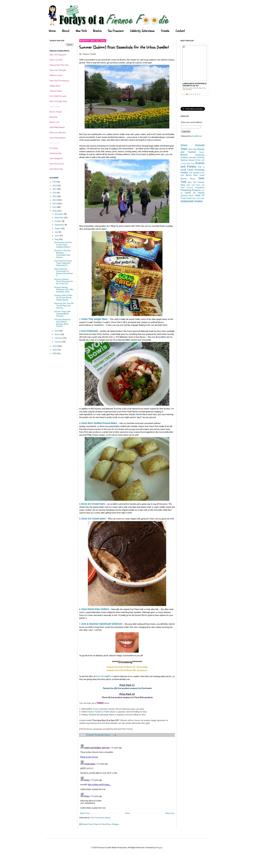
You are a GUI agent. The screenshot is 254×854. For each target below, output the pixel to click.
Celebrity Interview (188, 157)
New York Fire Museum (59, 81)
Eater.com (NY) (56, 60)
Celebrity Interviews (142, 31)
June (57, 236)
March (58, 334)
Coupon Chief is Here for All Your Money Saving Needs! (63, 297)
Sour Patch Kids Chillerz (95, 609)
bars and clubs (198, 198)
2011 (55, 211)
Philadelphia (199, 188)
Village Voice (55, 86)
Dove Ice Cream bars (93, 504)
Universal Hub (55, 153)
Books (201, 152)
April (57, 331)
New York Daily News (58, 101)
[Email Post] (114, 735)
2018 (55, 185)
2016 (55, 193)
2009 (55, 350)
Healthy (184, 172)
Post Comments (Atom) (100, 817)
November (59, 217)
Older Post (169, 813)
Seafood (184, 195)
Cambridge (199, 155)
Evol (111, 676)
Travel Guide (186, 198)
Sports (191, 196)
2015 (55, 196)
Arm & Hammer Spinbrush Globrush (101, 624)
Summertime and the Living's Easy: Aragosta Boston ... (63, 244)
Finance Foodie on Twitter (98, 712)
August (58, 228)
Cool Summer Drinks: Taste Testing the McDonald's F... (63, 263)
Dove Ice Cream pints (93, 518)
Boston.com (55, 122)
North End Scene (57, 164)
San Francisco (116, 31)
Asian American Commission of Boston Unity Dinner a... (63, 272)
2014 (55, 200)
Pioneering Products (102, 735)
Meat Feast (198, 175)
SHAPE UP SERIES (194, 193)
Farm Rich (100, 676)
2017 (55, 189)
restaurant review (192, 201)
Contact (180, 31)
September (60, 225)
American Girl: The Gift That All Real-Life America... (63, 305)
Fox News (54, 148)
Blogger (159, 847)
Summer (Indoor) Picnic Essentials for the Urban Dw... (63, 281)
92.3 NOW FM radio (58, 96)
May (57, 239)
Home (52, 31)
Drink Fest (191, 164)
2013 (55, 203)
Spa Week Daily (56, 169)
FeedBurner (197, 136)
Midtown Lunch (56, 75)
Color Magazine (56, 158)
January (58, 342)
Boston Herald (56, 112)
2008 (55, 353)
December (59, 214)
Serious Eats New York (59, 65)
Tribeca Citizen (56, 91)
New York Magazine (58, 55)
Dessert (191, 160)
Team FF (199, 195)
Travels (165, 31)
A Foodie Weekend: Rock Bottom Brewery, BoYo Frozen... (62, 322)
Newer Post (85, 813)
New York (81, 31)
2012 (55, 207)
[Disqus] (127, 776)
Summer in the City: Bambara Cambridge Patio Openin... (62, 253)
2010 (55, 346)
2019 (55, 182)
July (57, 232)
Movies (184, 179)
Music (192, 179)
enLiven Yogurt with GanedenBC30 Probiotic (62, 313)
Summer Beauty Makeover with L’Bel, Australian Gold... (63, 289)
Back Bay (193, 149)
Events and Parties (192, 164)
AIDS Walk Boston (57, 127)
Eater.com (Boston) (58, 132)
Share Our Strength (58, 70)
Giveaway (90, 735)
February (59, 338)
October (58, 221)
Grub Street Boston (58, 138)
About (65, 31)
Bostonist (53, 117)
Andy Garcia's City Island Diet (192, 84)
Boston (97, 31)
